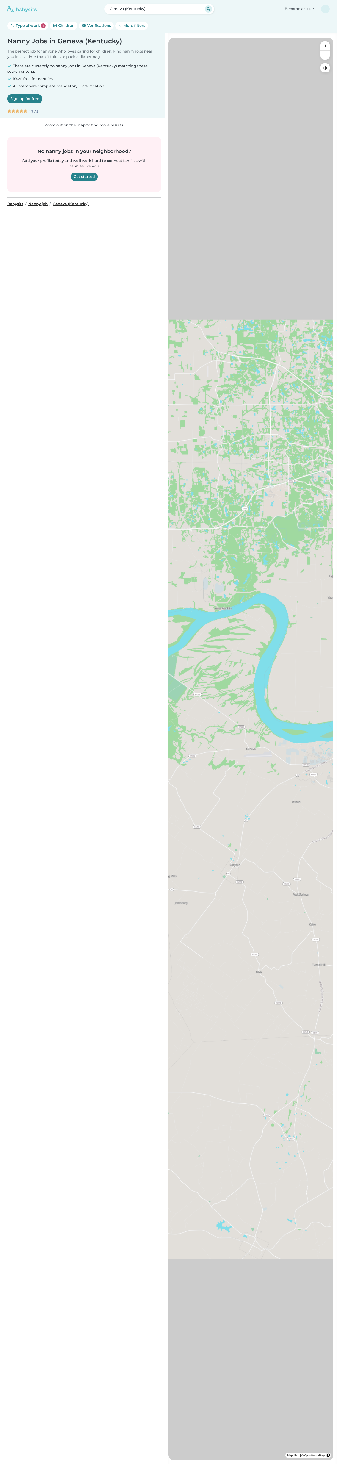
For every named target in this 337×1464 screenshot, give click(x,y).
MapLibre (293, 1455)
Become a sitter (299, 9)
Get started (84, 177)
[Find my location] (325, 67)
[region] (250, 749)
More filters (134, 25)
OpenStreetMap (314, 1455)
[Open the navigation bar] (325, 9)
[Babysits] (22, 9)
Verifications (98, 25)
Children (66, 25)
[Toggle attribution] (328, 1455)
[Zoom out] (325, 55)
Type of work (29, 25)
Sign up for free (24, 99)
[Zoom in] (325, 45)
